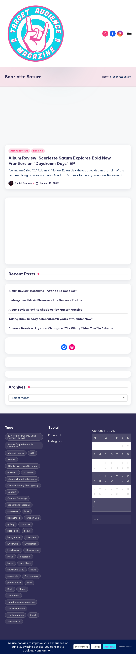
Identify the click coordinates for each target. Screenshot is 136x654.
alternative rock (15, 453)
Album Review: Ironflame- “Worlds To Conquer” (42, 291)
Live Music (12, 543)
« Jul (96, 519)
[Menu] (129, 33)
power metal (14, 582)
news (33, 569)
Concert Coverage (17, 498)
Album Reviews (19, 151)
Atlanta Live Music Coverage (22, 466)
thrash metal (13, 621)
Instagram (55, 441)
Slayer (22, 589)
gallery (11, 524)
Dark (26, 511)
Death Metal (13, 517)
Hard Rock (12, 530)
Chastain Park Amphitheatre (22, 479)
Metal (10, 556)
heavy (27, 530)
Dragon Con (33, 517)
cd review (29, 472)
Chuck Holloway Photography (22, 485)
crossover (12, 511)
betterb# (12, 472)
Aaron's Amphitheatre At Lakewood (20, 445)
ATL (32, 453)
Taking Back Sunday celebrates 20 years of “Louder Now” (50, 319)
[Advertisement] (68, 111)
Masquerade (32, 550)
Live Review (13, 550)
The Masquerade (16, 608)
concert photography (18, 504)
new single (12, 576)
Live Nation (30, 543)
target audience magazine (21, 602)
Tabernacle (13, 595)
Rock (10, 589)
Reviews (38, 151)
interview (31, 537)
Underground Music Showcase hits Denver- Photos (45, 300)
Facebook (55, 435)
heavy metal (13, 537)
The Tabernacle (15, 615)
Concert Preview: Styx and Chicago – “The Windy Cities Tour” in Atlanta (60, 328)
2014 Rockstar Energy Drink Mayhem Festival (21, 436)
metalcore (25, 556)
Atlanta (11, 459)
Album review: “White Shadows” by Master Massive (45, 309)
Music (10, 563)
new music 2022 (15, 569)
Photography (31, 576)
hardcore (25, 524)
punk (29, 582)
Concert (11, 492)
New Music (25, 563)
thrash (33, 615)
